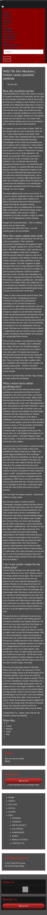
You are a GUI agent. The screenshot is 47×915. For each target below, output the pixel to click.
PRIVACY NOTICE (12, 45)
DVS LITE (8, 18)
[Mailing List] (25, 889)
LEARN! (7, 23)
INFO (6, 26)
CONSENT (8, 32)
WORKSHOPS (10, 40)
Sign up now (23, 781)
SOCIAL (7, 20)
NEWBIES (8, 29)
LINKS (6, 42)
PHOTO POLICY (11, 34)
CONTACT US (10, 48)
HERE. (7, 761)
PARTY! (11, 801)
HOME (11, 797)
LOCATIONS (9, 37)
